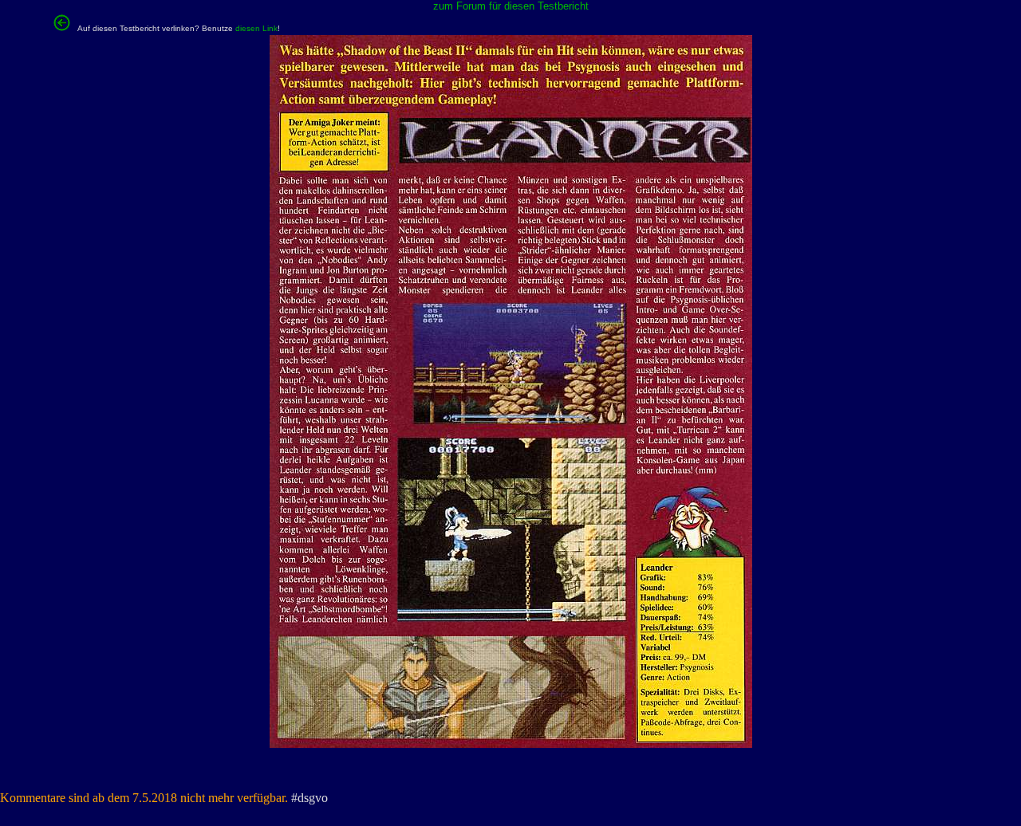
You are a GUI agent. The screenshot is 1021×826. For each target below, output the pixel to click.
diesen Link (256, 28)
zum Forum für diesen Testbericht (511, 6)
